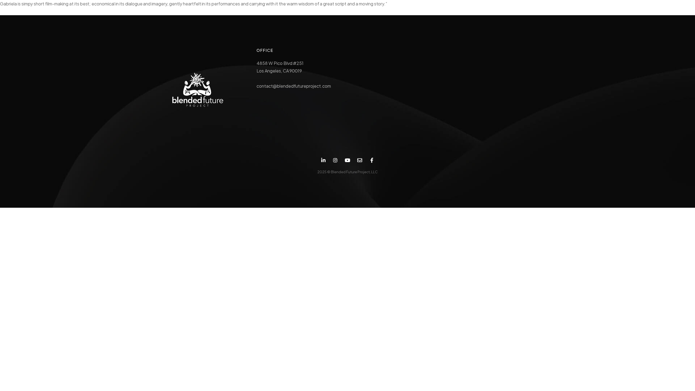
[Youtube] (347, 160)
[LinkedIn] (323, 160)
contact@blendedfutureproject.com (294, 86)
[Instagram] (335, 160)
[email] (359, 160)
